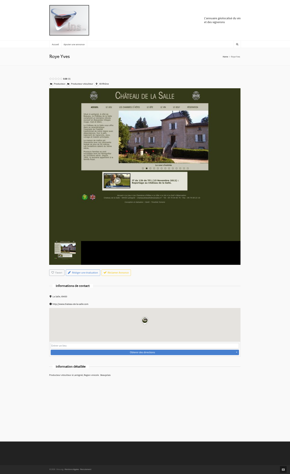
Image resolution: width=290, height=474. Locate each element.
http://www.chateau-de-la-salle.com (70, 304)
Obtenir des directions (142, 352)
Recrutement (85, 469)
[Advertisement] (144, 404)
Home (225, 56)
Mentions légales (72, 469)
